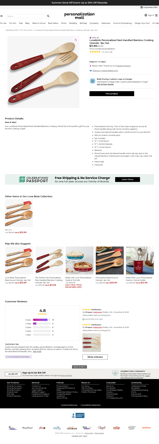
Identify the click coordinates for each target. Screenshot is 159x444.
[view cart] (156, 15)
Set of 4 (8, 230)
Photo (63, 23)
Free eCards (136, 394)
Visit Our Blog (86, 388)
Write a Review (95, 357)
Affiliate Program (38, 392)
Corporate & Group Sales (91, 390)
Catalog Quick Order (40, 396)
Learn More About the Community (135, 377)
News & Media (112, 394)
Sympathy (94, 23)
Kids (21, 23)
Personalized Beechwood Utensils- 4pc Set (107, 279)
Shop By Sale (12, 392)
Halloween (106, 23)
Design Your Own (142, 23)
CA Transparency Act (114, 398)
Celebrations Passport (40, 394)
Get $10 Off (13, 374)
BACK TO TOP (79, 367)
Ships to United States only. (105, 70)
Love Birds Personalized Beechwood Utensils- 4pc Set (18, 279)
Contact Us (36, 386)
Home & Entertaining (122, 23)
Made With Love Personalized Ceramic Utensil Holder (139, 279)
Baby (27, 23)
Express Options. (123, 66)
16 (111, 52)
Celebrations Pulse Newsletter (138, 387)
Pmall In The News (88, 392)
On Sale (155, 23)
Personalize (112, 94)
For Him (12, 23)
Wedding (73, 23)
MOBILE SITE (77, 436)
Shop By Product (14, 390)
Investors (109, 396)
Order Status (37, 390)
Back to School (38, 23)
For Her (3, 23)
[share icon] (75, 39)
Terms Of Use (62, 398)
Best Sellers (53, 23)
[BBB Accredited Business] (78, 418)
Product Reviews (13, 396)
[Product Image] (43, 72)
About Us (110, 386)
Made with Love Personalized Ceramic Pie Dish (78, 279)
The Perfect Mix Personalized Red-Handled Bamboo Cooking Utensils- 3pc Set (48, 280)
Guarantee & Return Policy (67, 392)
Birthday (83, 23)
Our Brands (110, 388)
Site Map (10, 394)
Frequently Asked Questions (64, 395)
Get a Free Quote (105, 84)
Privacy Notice (66, 375)
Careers (109, 392)
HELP (85, 436)
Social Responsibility (114, 390)
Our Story (85, 386)
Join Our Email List (39, 388)
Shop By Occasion (14, 386)
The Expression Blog (139, 396)
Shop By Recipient (14, 388)
